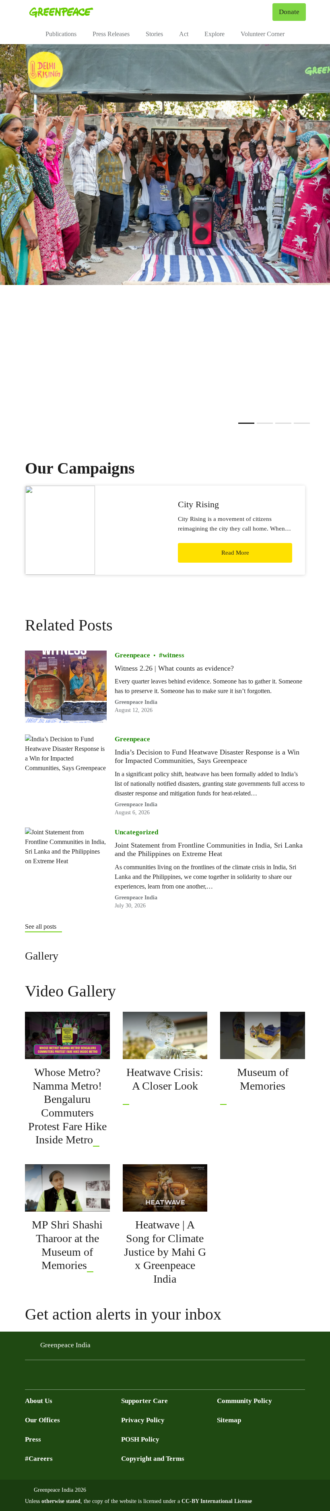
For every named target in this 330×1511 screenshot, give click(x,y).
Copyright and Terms (152, 1458)
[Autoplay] (232, 423)
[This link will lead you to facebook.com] (46, 1377)
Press (33, 1439)
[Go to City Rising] (265, 423)
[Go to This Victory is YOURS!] (246, 423)
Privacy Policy (143, 1420)
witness (173, 655)
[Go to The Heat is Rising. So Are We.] (302, 423)
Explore (214, 34)
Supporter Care (144, 1401)
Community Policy (244, 1401)
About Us (38, 1401)
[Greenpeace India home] (61, 12)
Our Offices (42, 1420)
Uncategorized (136, 832)
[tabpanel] (165, 164)
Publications (60, 34)
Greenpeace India (65, 1345)
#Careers (39, 1458)
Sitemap (229, 1420)
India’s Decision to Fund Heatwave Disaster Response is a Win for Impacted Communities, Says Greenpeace (207, 756)
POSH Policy (140, 1439)
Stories (154, 34)
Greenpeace (132, 655)
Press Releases (111, 34)
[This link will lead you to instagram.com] (78, 1377)
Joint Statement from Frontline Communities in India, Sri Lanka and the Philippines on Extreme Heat (209, 849)
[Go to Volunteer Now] (283, 423)
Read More (235, 552)
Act (183, 34)
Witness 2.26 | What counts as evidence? (174, 668)
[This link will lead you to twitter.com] (30, 1377)
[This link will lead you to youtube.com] (96, 1140)
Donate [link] (289, 12)
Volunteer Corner (263, 34)
